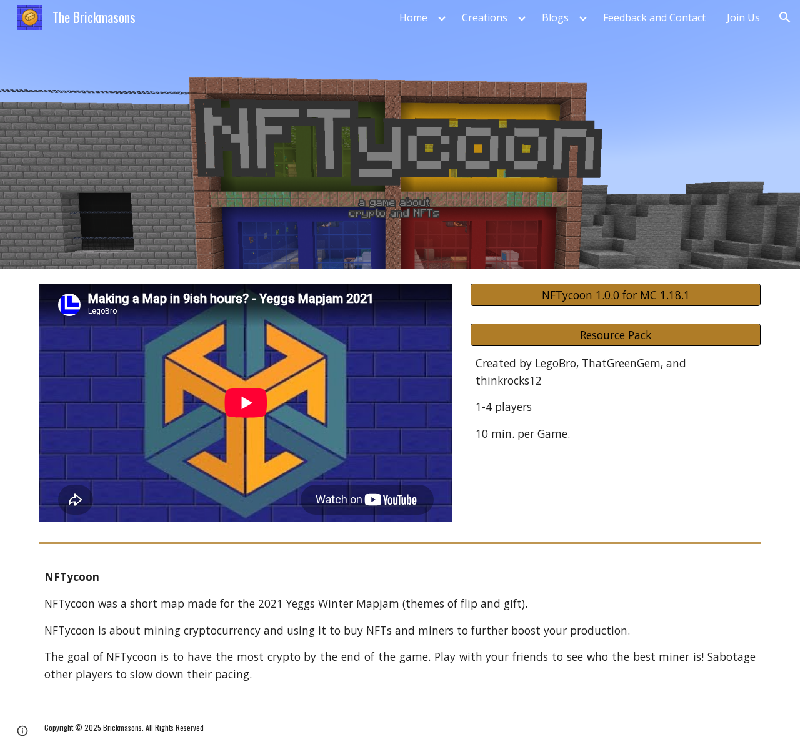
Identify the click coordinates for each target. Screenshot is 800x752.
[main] (616, 399)
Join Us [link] (743, 17)
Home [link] (413, 17)
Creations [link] (485, 17)
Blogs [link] (555, 17)
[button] (785, 17)
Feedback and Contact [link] (654, 17)
